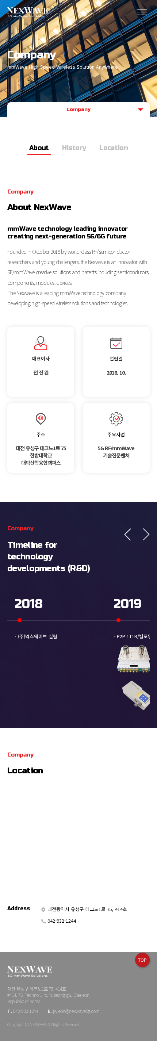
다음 (143, 535)
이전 (130, 535)
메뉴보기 (142, 12)
